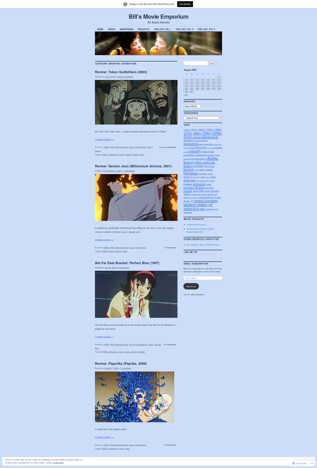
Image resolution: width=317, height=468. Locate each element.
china (185, 152)
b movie (210, 148)
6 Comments (170, 344)
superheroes (193, 197)
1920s (186, 129)
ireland (196, 170)
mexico (210, 173)
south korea (196, 194)
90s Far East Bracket (138, 344)
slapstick (214, 191)
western (209, 209)
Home (100, 29)
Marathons (126, 29)
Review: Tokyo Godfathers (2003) (121, 71)
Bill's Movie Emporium (158, 16)
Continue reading (104, 139)
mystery (134, 351)
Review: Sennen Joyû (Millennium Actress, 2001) (133, 166)
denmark (186, 159)
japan (141, 154)
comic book (208, 151)
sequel (187, 190)
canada (218, 147)
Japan (131, 147)
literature (190, 173)
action (197, 137)
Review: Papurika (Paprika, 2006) (121, 363)
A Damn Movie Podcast (195, 224)
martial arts (203, 173)
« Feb (185, 94)
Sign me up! (191, 286)
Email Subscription (196, 263)
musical (187, 177)
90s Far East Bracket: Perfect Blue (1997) (127, 262)
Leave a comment (125, 76)
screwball (209, 187)
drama (135, 154)
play (213, 177)
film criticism (205, 162)
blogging (201, 147)
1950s (209, 129)
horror (188, 169)
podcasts (189, 180)
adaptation (209, 136)
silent (207, 191)
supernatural (206, 197)
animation (113, 154)
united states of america (198, 206)
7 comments (129, 170)
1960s (218, 129)
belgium (186, 148)
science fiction (193, 187)
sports (210, 194)
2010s (187, 136)
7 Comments (170, 247)
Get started (185, 4)
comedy (128, 154)
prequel (212, 180)
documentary (198, 159)
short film (198, 191)
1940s (201, 130)
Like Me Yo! (191, 252)
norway (207, 177)
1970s (187, 133)
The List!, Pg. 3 (206, 29)
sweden (217, 197)
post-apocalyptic (202, 180)
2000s (106, 147)
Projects (143, 29)
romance (199, 183)
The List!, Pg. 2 (184, 29)
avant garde (217, 144)
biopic (192, 147)
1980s (197, 133)
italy (202, 169)
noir (203, 176)
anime (121, 154)
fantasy (118, 251)
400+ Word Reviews (119, 147)
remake (187, 184)
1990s (106, 344)
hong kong (209, 166)
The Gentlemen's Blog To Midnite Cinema (202, 244)
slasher (187, 194)
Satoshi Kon (140, 147)
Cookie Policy (58, 462)
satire (208, 184)
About (111, 29)
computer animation (195, 155)
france (187, 165)
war (201, 208)
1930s (193, 130)
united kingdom (206, 200)
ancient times (201, 140)
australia (208, 144)
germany (198, 166)
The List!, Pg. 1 (162, 29)
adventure (188, 140)
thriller (142, 351)
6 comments (123, 267)
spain (204, 194)
